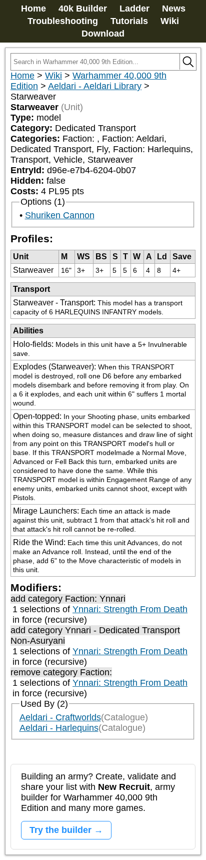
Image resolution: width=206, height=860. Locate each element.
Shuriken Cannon (59, 215)
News (174, 9)
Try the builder (61, 830)
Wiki (169, 21)
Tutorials (129, 21)
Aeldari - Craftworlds (60, 717)
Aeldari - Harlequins (59, 728)
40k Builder (82, 9)
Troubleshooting (63, 21)
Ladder (135, 9)
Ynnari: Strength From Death (130, 609)
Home (33, 9)
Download (103, 34)
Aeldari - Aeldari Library (95, 86)
